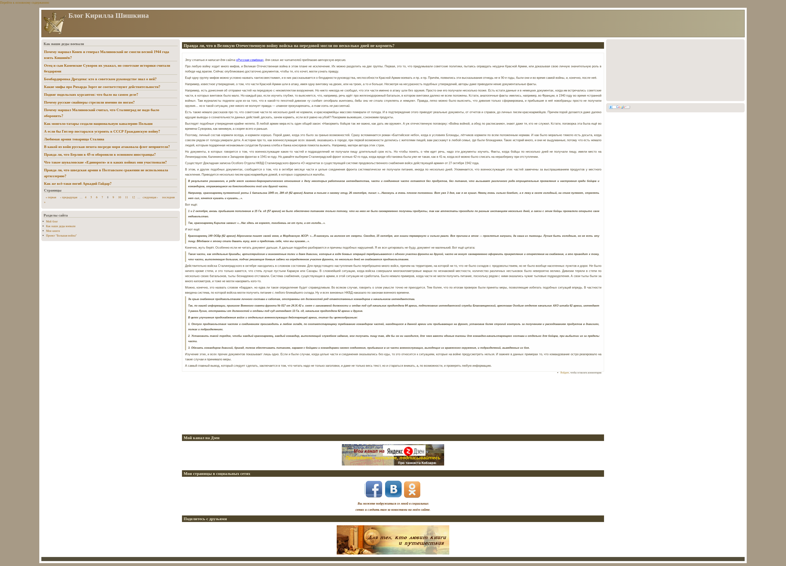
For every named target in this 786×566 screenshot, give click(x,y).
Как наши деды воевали (61, 226)
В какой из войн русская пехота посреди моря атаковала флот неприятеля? (107, 146)
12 (133, 197)
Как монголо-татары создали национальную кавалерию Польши (98, 123)
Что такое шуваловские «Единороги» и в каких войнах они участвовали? (105, 162)
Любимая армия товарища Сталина (74, 139)
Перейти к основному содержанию (24, 2)
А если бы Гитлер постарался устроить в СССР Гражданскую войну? (102, 131)
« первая (51, 197)
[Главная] (54, 34)
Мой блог (52, 221)
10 (119, 197)
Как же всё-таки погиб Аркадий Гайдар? (78, 183)
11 (126, 197)
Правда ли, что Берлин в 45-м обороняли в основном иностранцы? (100, 154)
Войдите (564, 372)
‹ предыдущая (68, 197)
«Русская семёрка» (249, 60)
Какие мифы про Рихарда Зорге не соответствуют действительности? (102, 86)
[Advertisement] (305, 402)
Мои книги (53, 231)
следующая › (150, 197)
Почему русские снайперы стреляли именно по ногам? (89, 102)
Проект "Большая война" (61, 235)
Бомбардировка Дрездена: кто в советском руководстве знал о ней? (100, 78)
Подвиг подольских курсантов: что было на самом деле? (91, 94)
